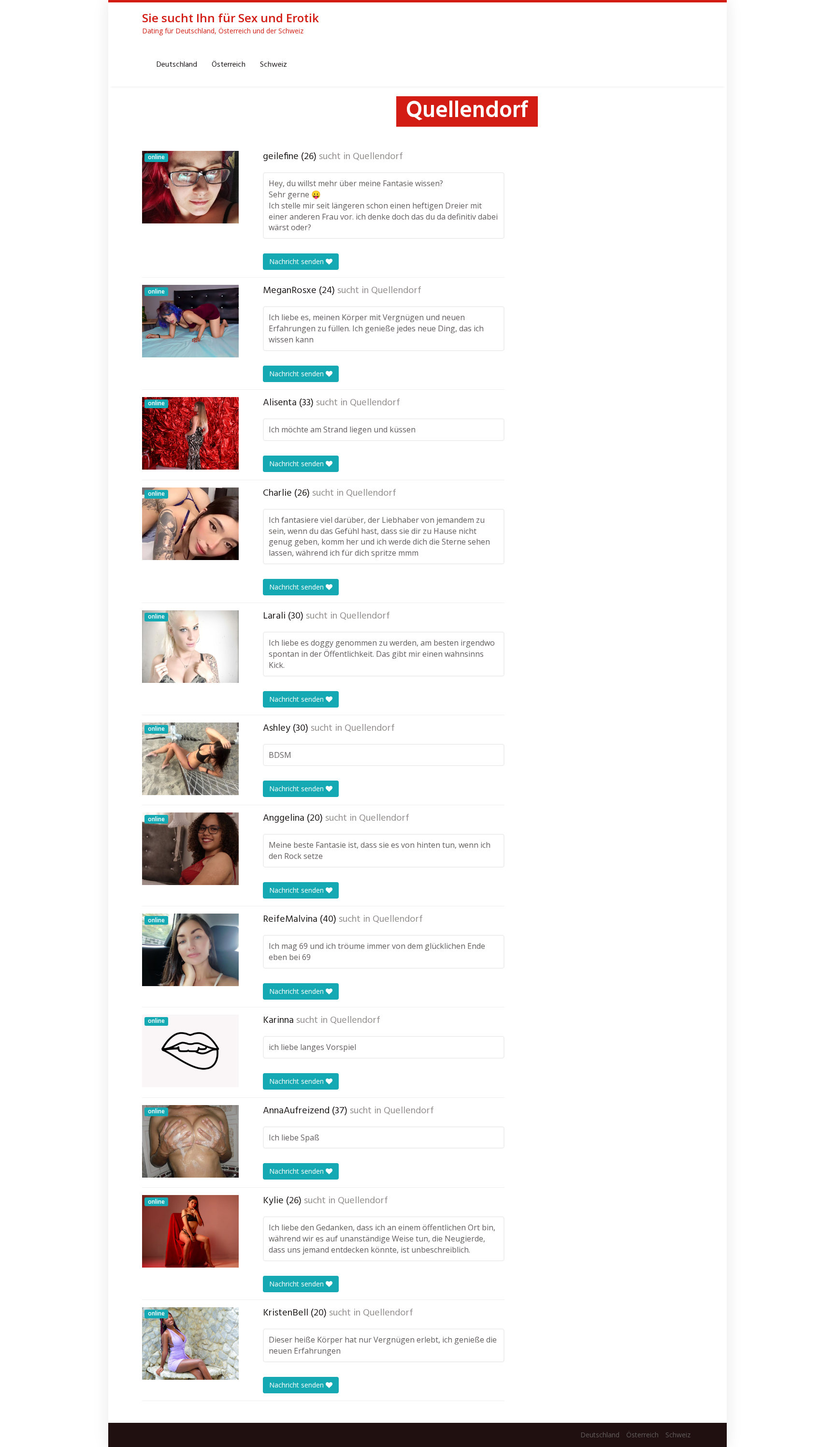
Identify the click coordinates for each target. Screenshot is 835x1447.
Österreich (228, 65)
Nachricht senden (297, 261)
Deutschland (177, 65)
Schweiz (273, 65)
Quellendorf (378, 156)
